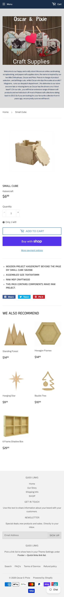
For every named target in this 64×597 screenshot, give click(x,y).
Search (8, 566)
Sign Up (54, 535)
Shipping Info (32, 492)
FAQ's (18, 566)
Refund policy (50, 566)
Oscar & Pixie (23, 578)
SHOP (32, 496)
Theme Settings (46, 552)
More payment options (32, 250)
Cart (59, 4)
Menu (9, 4)
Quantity (7, 206)
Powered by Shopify (43, 578)
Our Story (32, 488)
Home (6, 112)
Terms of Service (32, 566)
